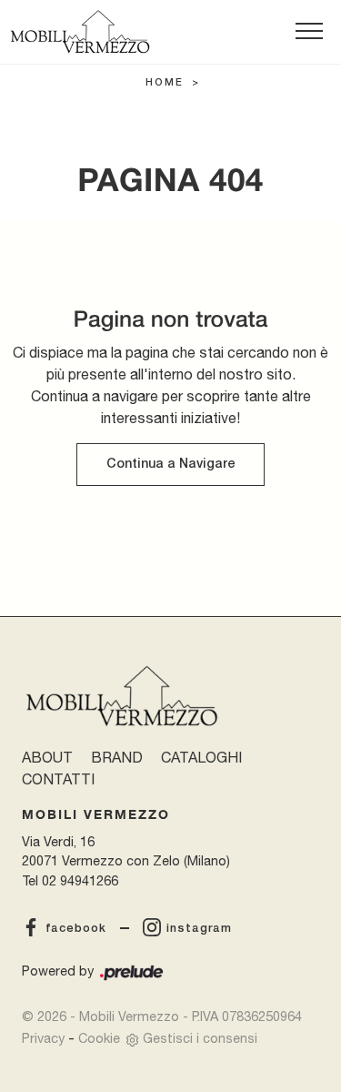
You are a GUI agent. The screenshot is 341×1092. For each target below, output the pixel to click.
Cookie (99, 1038)
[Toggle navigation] (309, 32)
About (47, 757)
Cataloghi (201, 757)
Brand (117, 757)
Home (164, 82)
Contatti (58, 779)
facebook (75, 929)
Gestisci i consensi (200, 1038)
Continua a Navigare (170, 464)
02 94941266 (80, 880)
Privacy (43, 1038)
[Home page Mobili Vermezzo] (80, 31)
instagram (199, 929)
